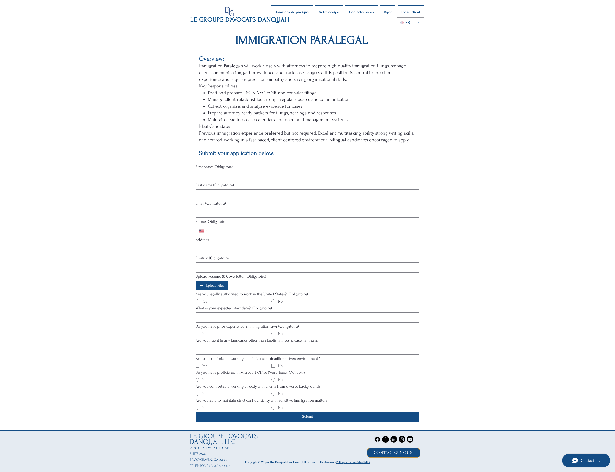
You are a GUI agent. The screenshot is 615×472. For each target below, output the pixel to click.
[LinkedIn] (393, 439)
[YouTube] (410, 439)
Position (213, 258)
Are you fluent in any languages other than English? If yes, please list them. (257, 340)
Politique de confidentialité (353, 462)
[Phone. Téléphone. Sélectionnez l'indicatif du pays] (203, 231)
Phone (211, 221)
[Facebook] (377, 439)
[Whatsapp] (385, 439)
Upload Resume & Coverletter (231, 276)
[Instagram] (402, 439)
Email (211, 203)
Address (202, 239)
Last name (215, 185)
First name (215, 166)
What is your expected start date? (234, 308)
